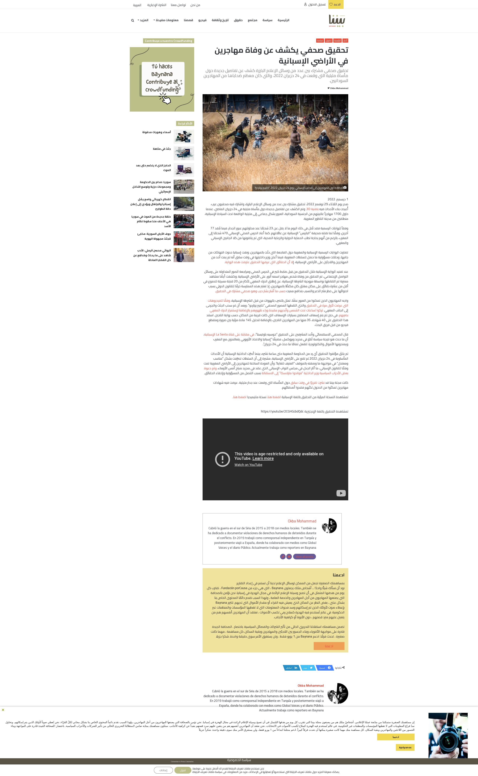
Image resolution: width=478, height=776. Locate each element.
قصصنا (188, 20)
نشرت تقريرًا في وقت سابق (308, 383)
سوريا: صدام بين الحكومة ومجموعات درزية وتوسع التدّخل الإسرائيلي (151, 187)
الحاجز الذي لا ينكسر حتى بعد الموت (153, 168)
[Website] (283, 556)
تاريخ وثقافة (220, 20)
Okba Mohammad (339, 88)
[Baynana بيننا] (337, 21)
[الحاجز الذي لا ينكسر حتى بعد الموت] (184, 170)
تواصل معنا (178, 5)
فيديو (202, 20)
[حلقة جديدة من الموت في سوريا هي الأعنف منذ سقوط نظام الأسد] (184, 221)
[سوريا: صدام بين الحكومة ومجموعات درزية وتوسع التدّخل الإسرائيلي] (184, 187)
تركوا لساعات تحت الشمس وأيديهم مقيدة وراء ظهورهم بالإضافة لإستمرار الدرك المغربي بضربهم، (279, 312)
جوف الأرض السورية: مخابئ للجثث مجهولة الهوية (154, 236)
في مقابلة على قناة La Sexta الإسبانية (229, 334)
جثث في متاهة (162, 148)
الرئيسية (283, 20)
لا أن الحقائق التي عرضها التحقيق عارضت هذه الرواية (259, 262)
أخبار (345, 41)
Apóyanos (405, 747)
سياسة (267, 20)
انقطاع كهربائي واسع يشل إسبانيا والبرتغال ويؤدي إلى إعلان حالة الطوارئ (150, 204)
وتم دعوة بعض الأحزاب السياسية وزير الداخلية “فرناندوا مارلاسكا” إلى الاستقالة (276, 370)
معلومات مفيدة (167, 20)
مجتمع (252, 20)
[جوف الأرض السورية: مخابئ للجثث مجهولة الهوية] (184, 238)
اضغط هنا (274, 397)
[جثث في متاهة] (184, 153)
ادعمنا (329, 646)
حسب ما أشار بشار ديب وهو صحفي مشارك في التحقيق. (250, 291)
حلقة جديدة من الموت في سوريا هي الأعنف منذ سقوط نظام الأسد (151, 221)
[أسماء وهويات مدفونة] (184, 137)
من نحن (195, 5)
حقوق (238, 20)
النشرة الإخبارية (156, 5)
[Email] (289, 556)
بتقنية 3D (312, 209)
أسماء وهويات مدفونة (156, 132)
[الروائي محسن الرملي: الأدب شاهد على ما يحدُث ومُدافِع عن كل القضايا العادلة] (184, 255)
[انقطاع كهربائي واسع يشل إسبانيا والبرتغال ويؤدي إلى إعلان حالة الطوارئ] (184, 204)
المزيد (144, 20)
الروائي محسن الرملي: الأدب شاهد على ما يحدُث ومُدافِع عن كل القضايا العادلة (152, 255)
